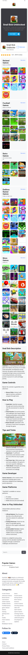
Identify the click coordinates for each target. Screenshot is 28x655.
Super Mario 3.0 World (6, 175)
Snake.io (21, 279)
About (3, 642)
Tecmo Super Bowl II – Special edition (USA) (22, 122)
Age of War (13, 334)
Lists (3, 621)
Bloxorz (20, 326)
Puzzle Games (18, 595)
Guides (4, 617)
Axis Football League (6, 139)
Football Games (6, 605)
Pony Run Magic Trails (6, 81)
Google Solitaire (5, 310)
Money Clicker (20, 270)
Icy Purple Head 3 (5, 89)
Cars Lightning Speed (13, 302)
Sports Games (18, 611)
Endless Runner (6, 603)
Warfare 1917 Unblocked (22, 309)
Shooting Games (18, 605)
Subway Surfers (5, 252)
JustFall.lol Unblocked (6, 294)
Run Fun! (5, 244)
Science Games (18, 603)
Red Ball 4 (5, 97)
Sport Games (18, 609)
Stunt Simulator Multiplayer (13, 317)
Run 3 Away (21, 236)
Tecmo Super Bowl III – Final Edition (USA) (14, 122)
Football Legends (13, 115)
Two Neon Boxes (13, 278)
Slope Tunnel (22, 228)
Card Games (5, 599)
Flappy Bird (13, 176)
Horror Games (6, 619)
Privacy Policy (6, 646)
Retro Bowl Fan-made (21, 139)
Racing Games (18, 597)
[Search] (23, 552)
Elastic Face (6, 318)
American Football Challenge (13, 139)
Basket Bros (22, 342)
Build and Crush (5, 270)
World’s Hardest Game (5, 302)
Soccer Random (21, 131)
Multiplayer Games (7, 623)
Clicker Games (6, 601)
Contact (4, 644)
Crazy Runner (6, 73)
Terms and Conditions (8, 648)
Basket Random (13, 310)
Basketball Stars (13, 342)
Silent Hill (16, 607)
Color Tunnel (14, 252)
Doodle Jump (14, 295)
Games (4, 609)
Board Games (5, 597)
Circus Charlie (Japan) (5, 167)
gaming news (5, 613)
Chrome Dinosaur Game (21, 243)
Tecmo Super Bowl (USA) (5, 131)
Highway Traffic (5, 326)
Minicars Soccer (13, 131)
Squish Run (21, 81)
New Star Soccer (5, 123)
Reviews (16, 601)
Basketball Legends (5, 342)
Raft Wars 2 (21, 318)
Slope (4, 236)
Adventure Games (7, 595)
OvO (12, 326)
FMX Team (5, 279)
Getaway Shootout (13, 270)
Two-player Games (19, 615)
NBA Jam (21, 168)
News (16, 593)
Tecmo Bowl (6, 148)
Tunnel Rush (22, 252)
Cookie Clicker (20, 175)
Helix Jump (5, 287)
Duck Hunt (5, 183)
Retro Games (18, 599)
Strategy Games (18, 613)
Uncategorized (18, 619)
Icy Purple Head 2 (13, 89)
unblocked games (19, 617)
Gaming (4, 611)
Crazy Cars (13, 287)
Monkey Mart (22, 295)
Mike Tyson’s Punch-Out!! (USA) (14, 167)
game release (6, 607)
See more (23, 60)
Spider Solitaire (21, 302)
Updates (16, 621)
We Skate (13, 81)
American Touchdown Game (21, 115)
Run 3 (12, 228)
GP (3, 615)
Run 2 (12, 236)
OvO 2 (4, 334)
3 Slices (21, 334)
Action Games (6, 593)
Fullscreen (22, 47)
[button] (25, 0)
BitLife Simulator (21, 286)
